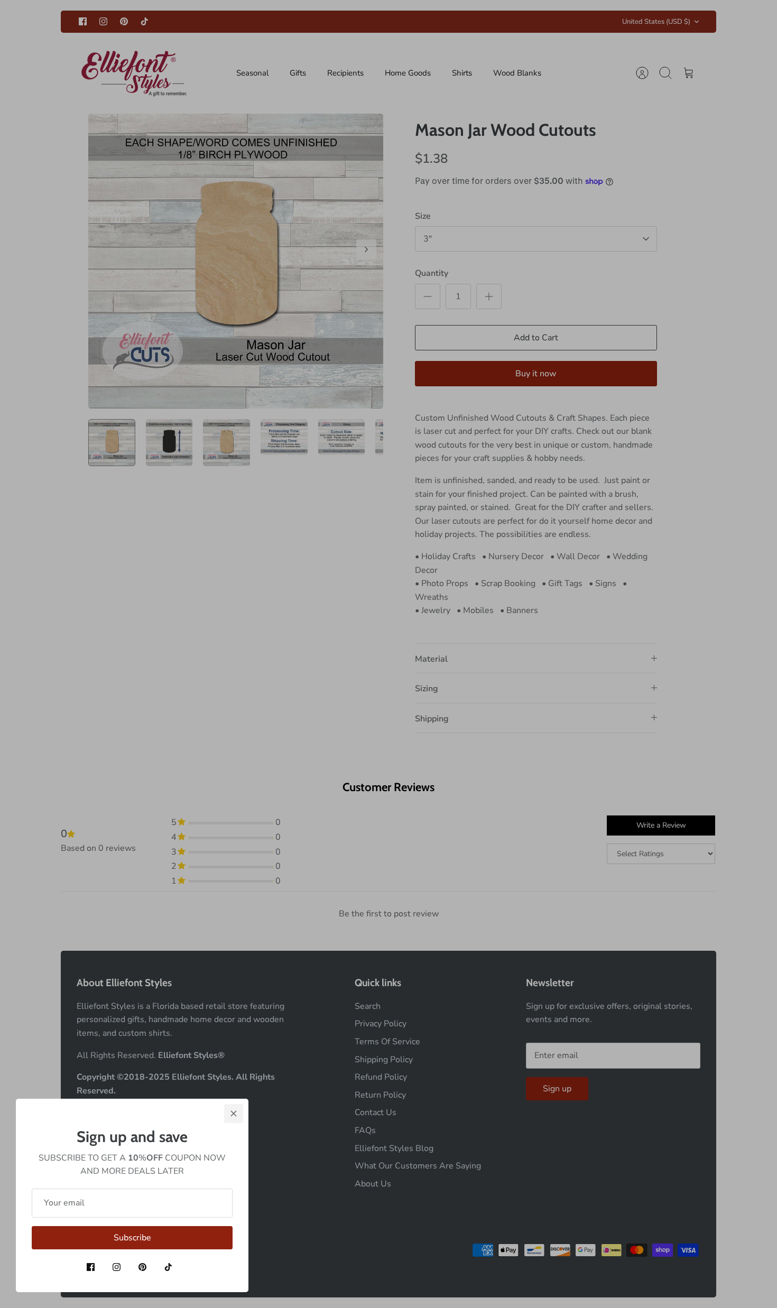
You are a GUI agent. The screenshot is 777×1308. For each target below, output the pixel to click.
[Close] (233, 1113)
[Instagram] (116, 1267)
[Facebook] (90, 1267)
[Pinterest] (142, 1267)
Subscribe (132, 1238)
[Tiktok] (168, 1267)
